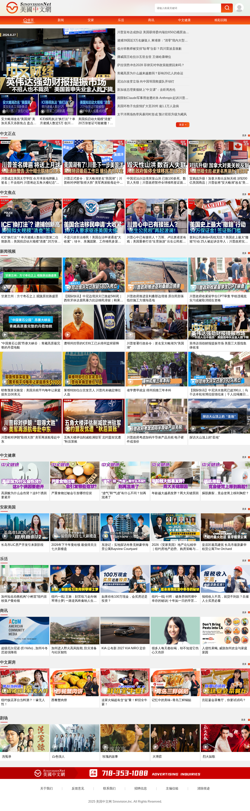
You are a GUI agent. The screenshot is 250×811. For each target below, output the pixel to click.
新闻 (61, 20)
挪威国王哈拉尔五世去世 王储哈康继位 (144, 56)
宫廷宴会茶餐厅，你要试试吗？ (224, 700)
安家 (91, 20)
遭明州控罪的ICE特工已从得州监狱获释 (91, 343)
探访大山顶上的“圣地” (204, 437)
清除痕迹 (203, 788)
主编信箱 (172, 788)
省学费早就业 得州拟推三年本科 (149, 390)
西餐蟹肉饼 (59, 700)
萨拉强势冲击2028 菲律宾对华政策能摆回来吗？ (150, 65)
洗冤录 (6, 756)
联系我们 (109, 788)
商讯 (151, 20)
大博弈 (157, 756)
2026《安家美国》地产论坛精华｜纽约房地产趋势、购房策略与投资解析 (175, 549)
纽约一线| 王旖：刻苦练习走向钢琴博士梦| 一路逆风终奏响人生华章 (74, 600)
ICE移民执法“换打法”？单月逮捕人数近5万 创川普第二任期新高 (57, 123)
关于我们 (46, 788)
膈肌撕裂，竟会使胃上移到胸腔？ (225, 493)
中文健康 (184, 20)
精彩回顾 (220, 20)
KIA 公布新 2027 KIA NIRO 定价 (124, 648)
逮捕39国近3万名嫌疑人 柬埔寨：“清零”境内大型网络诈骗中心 (153, 40)
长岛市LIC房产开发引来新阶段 (22, 544)
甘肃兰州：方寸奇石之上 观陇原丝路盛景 (29, 296)
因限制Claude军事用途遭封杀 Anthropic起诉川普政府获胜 (153, 98)
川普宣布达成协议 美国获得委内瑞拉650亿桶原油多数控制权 (153, 32)
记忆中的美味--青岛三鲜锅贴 (171, 700)
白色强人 (58, 756)
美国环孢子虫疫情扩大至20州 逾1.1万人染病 (148, 106)
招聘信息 (140, 788)
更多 (183, 124)
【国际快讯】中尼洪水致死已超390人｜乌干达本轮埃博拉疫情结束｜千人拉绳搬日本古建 (219, 394)
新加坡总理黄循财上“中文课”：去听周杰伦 (146, 89)
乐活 (121, 20)
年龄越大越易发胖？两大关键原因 (175, 493)
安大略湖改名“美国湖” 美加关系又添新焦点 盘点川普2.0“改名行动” (18, 123)
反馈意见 (78, 788)
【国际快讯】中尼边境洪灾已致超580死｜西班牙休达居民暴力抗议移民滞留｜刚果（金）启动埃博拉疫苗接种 (93, 300)
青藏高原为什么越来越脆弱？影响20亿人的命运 (150, 73)
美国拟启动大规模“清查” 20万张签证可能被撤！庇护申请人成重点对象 (95, 123)
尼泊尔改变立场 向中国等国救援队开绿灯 (145, 81)
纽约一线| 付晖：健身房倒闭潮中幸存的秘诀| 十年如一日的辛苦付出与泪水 (174, 600)
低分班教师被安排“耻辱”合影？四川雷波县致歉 (149, 48)
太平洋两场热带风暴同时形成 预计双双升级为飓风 (152, 114)
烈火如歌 (209, 756)
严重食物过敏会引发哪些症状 (71, 493)
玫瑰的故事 (110, 756)
